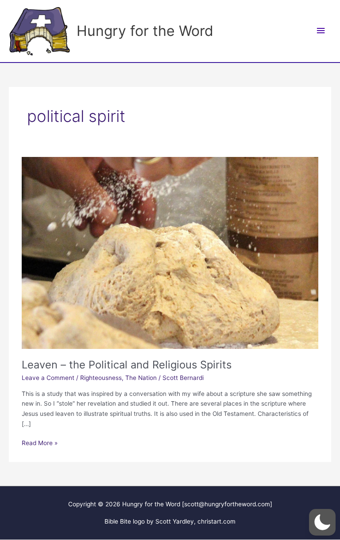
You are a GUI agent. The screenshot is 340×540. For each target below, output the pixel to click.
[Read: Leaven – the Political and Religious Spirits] (170, 252)
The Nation (141, 377)
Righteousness (101, 377)
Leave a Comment (48, 377)
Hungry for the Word (145, 30)
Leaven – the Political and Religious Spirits (127, 364)
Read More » (40, 443)
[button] (322, 522)
